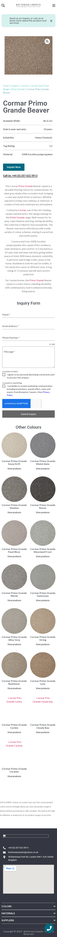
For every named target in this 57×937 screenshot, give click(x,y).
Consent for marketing (12, 383)
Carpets (15, 85)
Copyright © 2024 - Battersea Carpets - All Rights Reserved (28, 932)
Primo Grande (18, 89)
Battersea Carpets (28, 4)
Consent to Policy (10, 371)
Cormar (24, 85)
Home (6, 85)
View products (14, 469)
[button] (47, 41)
